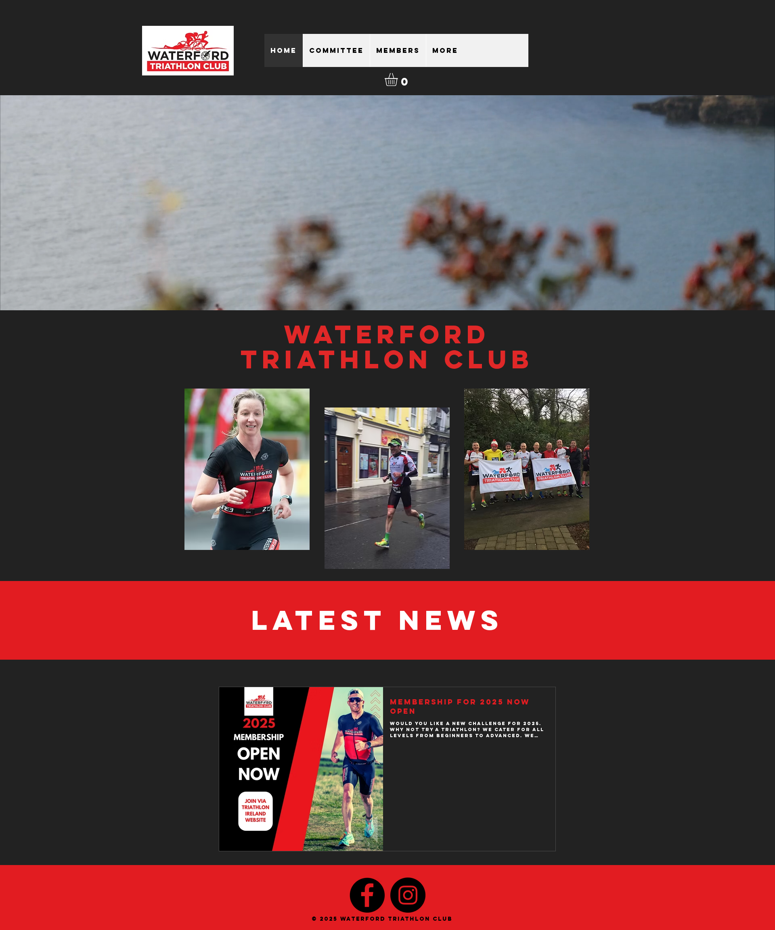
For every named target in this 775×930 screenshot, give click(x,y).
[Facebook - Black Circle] (367, 895)
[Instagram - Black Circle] (407, 895)
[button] (399, 79)
